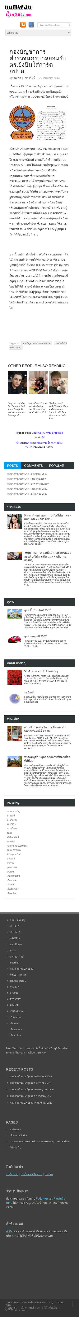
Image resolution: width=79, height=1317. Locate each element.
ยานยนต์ (11, 858)
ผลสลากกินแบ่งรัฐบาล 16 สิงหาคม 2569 (27, 473)
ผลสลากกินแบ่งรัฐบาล (17, 845)
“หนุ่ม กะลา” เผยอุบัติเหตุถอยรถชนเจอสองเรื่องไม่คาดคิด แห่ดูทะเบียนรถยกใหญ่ (47, 556)
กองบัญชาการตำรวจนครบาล (36, 343)
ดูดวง (9, 832)
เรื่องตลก (11, 884)
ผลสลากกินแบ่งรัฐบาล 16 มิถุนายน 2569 (27, 493)
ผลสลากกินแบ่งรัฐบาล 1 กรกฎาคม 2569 (27, 488)
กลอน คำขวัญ (13, 811)
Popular (56, 465)
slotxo (49, 1174)
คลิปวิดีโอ (11, 824)
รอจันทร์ (29, 692)
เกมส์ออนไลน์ (13, 875)
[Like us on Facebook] (31, 24)
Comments (33, 465)
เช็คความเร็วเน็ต (18, 1135)
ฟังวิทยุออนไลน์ (14, 854)
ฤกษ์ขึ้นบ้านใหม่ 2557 (37, 610)
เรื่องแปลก (11, 893)
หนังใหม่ (10, 871)
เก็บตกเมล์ (11, 880)
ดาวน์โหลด (12, 828)
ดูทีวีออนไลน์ (13, 837)
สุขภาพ (10, 863)
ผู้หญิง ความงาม (14, 850)
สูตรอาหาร (12, 867)
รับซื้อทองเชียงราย (31, 1174)
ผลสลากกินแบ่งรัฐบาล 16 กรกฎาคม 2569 (28, 483)
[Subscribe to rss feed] (23, 24)
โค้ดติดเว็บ (15, 1147)
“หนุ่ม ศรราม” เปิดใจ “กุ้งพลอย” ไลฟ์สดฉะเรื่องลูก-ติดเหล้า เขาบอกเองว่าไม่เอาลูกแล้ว (17, 409)
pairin (17, 78)
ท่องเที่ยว (11, 841)
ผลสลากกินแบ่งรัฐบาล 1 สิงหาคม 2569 (26, 478)
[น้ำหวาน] (18, 16)
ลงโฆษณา (15, 1129)
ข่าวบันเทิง (12, 820)
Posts (12, 465)
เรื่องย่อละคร (13, 888)
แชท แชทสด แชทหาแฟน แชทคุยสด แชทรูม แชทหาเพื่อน (40, 1141)
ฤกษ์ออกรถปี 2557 (35, 636)
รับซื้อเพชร (12, 1174)
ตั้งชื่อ (9, 1231)
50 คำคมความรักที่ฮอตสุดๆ (41, 671)
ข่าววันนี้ (30, 78)
